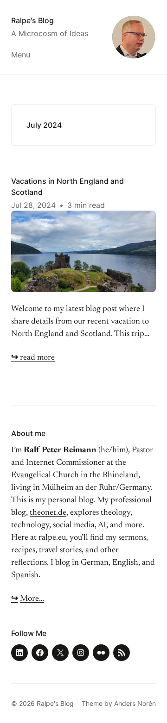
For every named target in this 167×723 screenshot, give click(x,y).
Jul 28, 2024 (33, 205)
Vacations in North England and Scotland (67, 186)
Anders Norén (135, 703)
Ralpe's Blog (32, 20)
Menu (20, 54)
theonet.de (48, 513)
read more (33, 358)
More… (32, 599)
